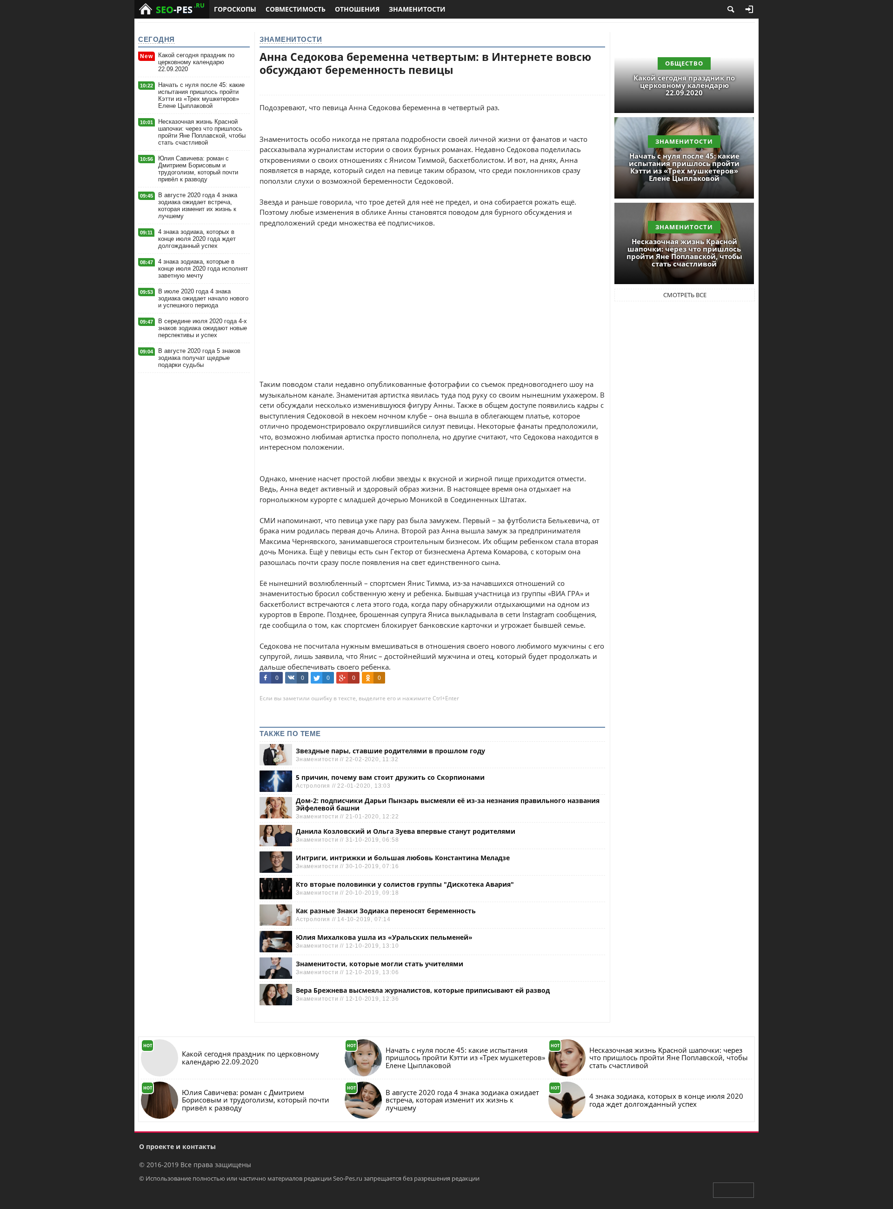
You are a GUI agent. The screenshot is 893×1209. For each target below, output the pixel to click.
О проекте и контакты (177, 1146)
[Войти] (749, 9)
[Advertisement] (432, 293)
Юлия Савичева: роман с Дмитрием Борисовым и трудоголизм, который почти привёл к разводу (198, 169)
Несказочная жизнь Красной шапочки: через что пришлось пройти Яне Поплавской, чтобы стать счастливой (202, 132)
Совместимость (296, 9)
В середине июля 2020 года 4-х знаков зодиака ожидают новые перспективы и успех (202, 328)
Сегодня (156, 39)
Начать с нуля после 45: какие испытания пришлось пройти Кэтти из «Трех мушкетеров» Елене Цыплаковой (201, 95)
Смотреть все (684, 295)
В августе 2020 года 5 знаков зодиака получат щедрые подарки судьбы (199, 357)
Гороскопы (235, 9)
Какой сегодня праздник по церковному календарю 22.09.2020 (196, 62)
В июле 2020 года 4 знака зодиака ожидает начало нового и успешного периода (203, 298)
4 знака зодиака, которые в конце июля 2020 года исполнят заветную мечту (203, 268)
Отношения (357, 9)
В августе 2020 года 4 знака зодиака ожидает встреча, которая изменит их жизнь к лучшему (197, 205)
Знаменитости (417, 9)
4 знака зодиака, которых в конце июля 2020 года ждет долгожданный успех (197, 238)
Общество (684, 63)
